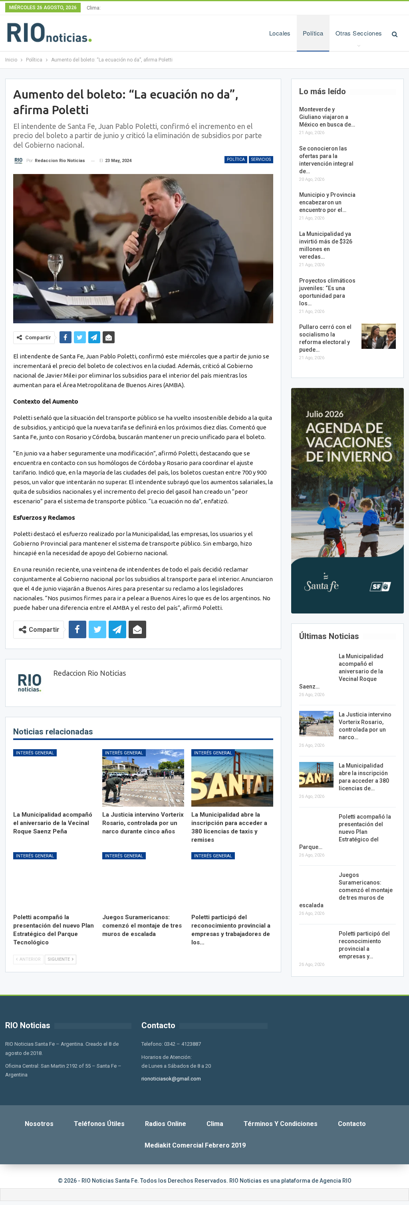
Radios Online (165, 1124)
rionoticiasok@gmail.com (171, 1079)
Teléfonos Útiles (99, 1124)
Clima (214, 1124)
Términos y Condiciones (281, 1124)
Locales (280, 33)
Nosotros (39, 1124)
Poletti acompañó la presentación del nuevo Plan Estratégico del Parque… (345, 831)
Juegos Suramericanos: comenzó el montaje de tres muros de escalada (346, 890)
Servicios (261, 159)
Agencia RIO (335, 1180)
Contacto (352, 1124)
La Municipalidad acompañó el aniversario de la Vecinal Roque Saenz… (341, 671)
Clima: (94, 8)
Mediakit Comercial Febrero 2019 (195, 1145)
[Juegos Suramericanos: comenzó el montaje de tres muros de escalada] (143, 881)
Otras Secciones (359, 33)
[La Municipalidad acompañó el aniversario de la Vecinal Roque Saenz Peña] (54, 778)
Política (313, 33)
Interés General (35, 753)
